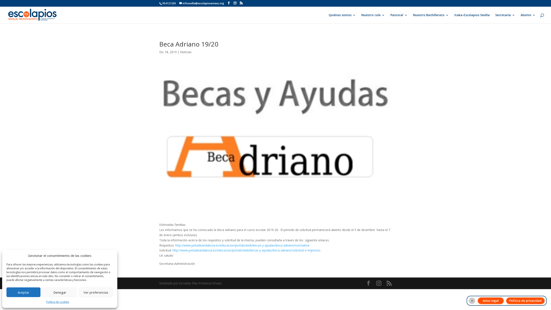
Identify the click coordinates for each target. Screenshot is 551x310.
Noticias (186, 52)
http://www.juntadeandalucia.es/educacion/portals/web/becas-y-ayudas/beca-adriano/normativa (242, 245)
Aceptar (23, 292)
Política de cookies (57, 302)
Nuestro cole (371, 15)
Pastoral (396, 15)
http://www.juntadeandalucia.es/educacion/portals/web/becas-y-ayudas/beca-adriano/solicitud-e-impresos (246, 250)
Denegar (59, 292)
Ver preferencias (96, 292)
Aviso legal (491, 301)
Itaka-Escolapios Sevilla (472, 15)
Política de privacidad (525, 301)
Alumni (526, 15)
